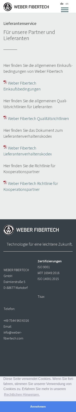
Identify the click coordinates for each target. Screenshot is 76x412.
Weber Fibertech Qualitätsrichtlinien (38, 118)
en (66, 3)
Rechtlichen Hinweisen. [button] (22, 394)
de (61, 3)
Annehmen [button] (38, 406)
